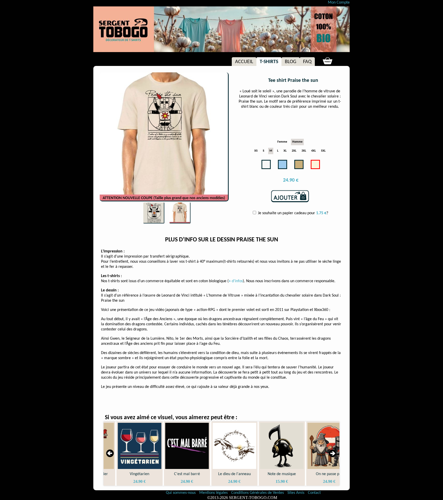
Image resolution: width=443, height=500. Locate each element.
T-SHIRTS (269, 61)
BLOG (290, 61)
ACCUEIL (244, 61)
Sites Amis (295, 493)
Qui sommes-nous (181, 493)
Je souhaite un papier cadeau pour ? (292, 213)
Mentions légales (214, 493)
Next (333, 453)
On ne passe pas (316, 474)
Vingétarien (126, 474)
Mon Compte (339, 3)
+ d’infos (236, 281)
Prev (110, 453)
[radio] (282, 142)
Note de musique (269, 474)
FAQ (307, 61)
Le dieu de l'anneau (221, 474)
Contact (314, 493)
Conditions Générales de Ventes (258, 493)
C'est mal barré (174, 474)
